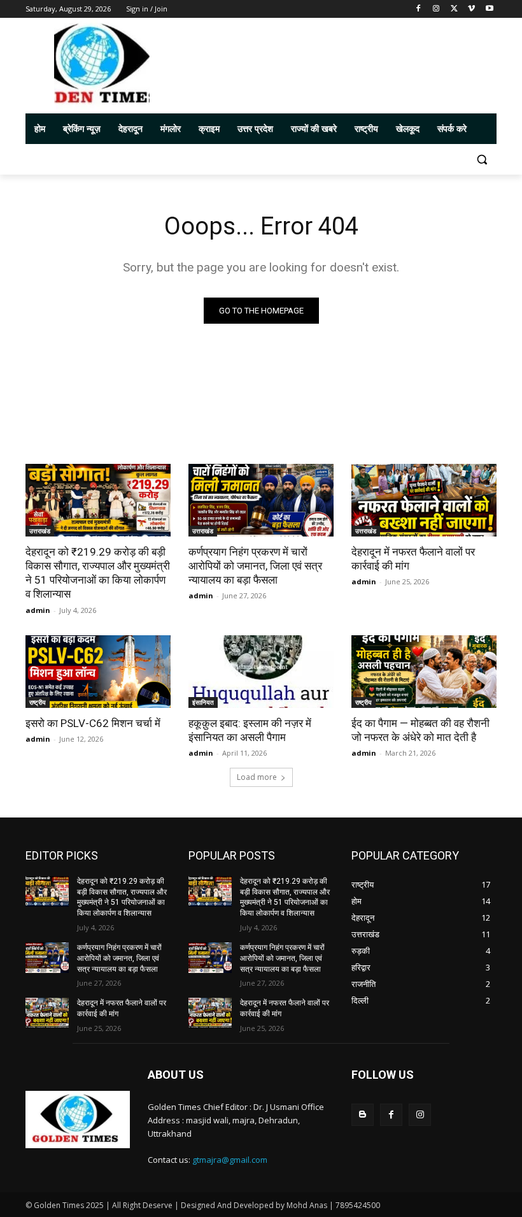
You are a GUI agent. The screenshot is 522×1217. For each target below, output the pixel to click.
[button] (482, 160)
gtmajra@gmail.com (229, 1159)
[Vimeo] (471, 9)
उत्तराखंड (39, 530)
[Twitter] (454, 9)
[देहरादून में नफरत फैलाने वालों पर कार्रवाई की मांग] (424, 500)
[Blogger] (362, 1115)
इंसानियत (203, 702)
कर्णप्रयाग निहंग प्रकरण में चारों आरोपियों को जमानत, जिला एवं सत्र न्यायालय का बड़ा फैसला (255, 565)
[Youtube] (489, 9)
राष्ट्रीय (37, 702)
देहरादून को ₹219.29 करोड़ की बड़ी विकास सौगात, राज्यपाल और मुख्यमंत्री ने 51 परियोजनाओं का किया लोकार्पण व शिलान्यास (97, 572)
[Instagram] (436, 9)
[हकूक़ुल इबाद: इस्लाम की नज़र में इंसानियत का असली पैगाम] (261, 671)
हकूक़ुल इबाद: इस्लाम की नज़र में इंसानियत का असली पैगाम (249, 730)
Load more (257, 777)
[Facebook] (418, 9)
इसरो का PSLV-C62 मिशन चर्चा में (92, 723)
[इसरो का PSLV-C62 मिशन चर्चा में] (98, 671)
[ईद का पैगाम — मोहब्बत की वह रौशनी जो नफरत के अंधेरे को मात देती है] (424, 671)
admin (37, 610)
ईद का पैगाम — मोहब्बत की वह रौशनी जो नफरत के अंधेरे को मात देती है (420, 730)
